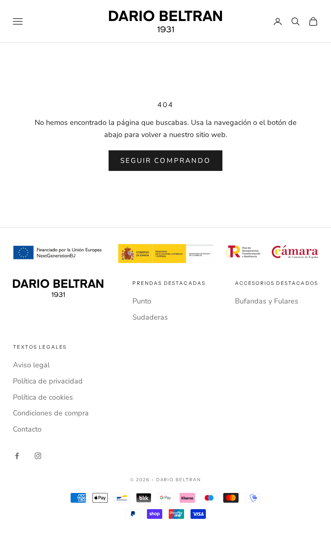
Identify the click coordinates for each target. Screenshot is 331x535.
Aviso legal (31, 365)
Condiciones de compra (51, 413)
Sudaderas (150, 317)
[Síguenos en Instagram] (38, 456)
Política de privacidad (48, 381)
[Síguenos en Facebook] (17, 456)
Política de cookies (43, 397)
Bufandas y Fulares (266, 301)
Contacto (27, 429)
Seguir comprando (165, 160)
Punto (141, 301)
